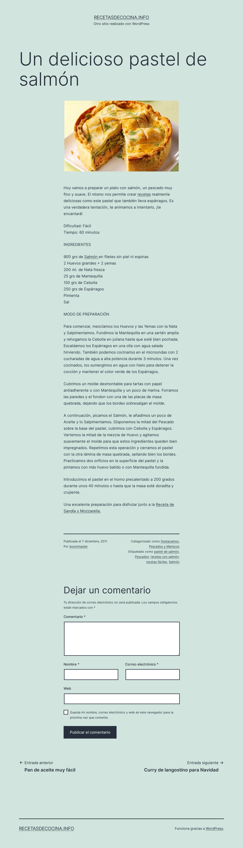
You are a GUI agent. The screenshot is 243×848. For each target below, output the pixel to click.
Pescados (142, 557)
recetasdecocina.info (121, 17)
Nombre (71, 664)
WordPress (214, 828)
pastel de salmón (166, 551)
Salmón (91, 256)
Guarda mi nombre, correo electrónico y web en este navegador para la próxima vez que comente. (121, 714)
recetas (144, 194)
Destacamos (170, 541)
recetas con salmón (165, 557)
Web (67, 688)
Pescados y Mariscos (164, 546)
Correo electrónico (142, 664)
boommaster (78, 546)
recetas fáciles (156, 562)
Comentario (74, 617)
